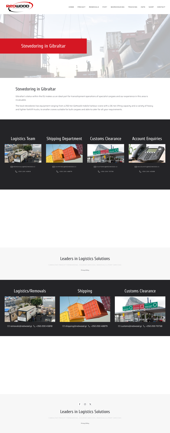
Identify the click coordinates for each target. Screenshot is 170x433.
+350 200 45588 (148, 171)
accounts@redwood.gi (148, 167)
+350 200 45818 (24, 171)
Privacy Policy (85, 270)
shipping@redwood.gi (65, 167)
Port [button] (104, 7)
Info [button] (143, 7)
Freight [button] (82, 7)
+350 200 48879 (65, 171)
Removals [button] (94, 7)
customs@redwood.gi (107, 167)
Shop (151, 7)
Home (71, 7)
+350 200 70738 (107, 171)
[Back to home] (20, 7)
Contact (161, 7)
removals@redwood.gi (24, 167)
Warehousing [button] (118, 7)
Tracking (132, 7)
